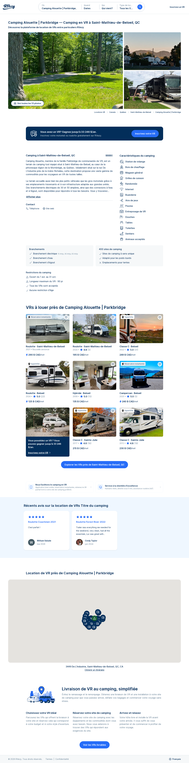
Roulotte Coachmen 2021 (42, 521)
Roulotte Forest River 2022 (90, 521)
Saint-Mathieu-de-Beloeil (140, 112)
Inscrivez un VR (177, 7)
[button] (60, 7)
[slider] (83, 349)
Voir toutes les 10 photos (29, 103)
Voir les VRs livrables (94, 744)
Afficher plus (33, 196)
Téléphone (34, 208)
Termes (49, 759)
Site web (50, 208)
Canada (112, 112)
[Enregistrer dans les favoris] (66, 317)
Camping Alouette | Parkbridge (168, 112)
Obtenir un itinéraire (94, 669)
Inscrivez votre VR (145, 133)
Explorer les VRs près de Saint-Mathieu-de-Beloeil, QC (94, 464)
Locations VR (99, 112)
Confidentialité (62, 759)
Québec (123, 112)
